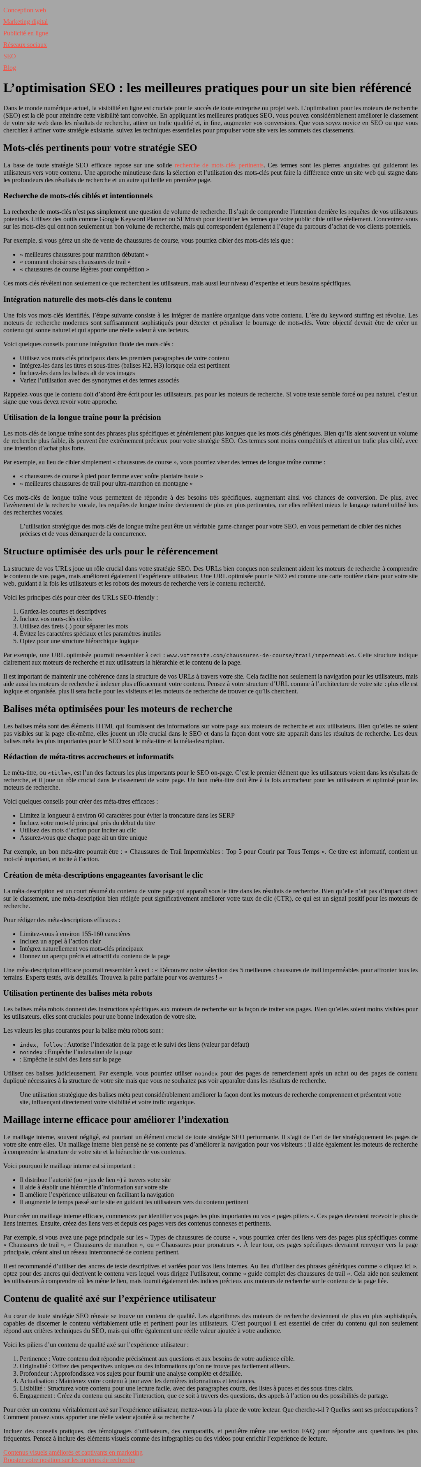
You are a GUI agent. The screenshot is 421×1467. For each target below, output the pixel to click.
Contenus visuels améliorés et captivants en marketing (73, 1452)
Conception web (24, 10)
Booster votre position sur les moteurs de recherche (69, 1459)
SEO (9, 56)
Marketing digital (25, 21)
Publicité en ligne (25, 33)
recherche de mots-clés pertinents (219, 165)
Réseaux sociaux (25, 44)
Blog (9, 67)
